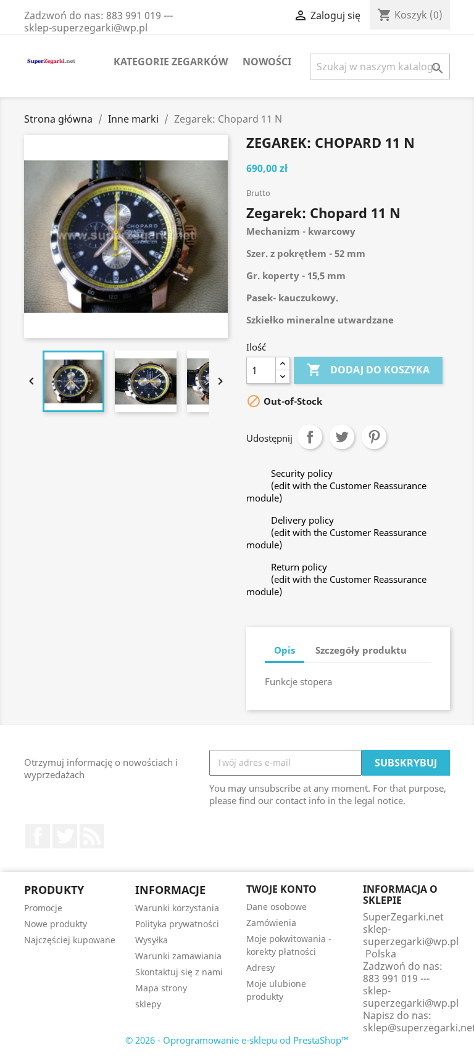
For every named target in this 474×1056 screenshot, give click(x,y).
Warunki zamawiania (178, 956)
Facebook (37, 836)
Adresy (260, 967)
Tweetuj (342, 436)
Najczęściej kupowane (69, 940)
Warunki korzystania (177, 908)
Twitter (64, 836)
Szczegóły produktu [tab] (361, 650)
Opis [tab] (284, 650)
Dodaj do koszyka (368, 369)
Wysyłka (151, 940)
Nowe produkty (55, 924)
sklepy (148, 1004)
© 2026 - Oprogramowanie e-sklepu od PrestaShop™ (237, 1040)
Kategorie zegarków (171, 61)
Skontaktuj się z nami (179, 972)
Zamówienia (271, 922)
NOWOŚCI (267, 61)
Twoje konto (281, 889)
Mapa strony (161, 988)
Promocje (43, 908)
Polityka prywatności (177, 924)
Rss (92, 836)
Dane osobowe (276, 906)
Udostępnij (309, 436)
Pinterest (374, 436)
